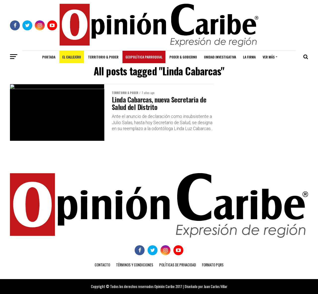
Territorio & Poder (103, 56)
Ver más (269, 56)
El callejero (71, 56)
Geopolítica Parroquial (143, 56)
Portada (48, 56)
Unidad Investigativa (220, 56)
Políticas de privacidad (177, 264)
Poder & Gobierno (183, 56)
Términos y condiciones (134, 264)
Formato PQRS (213, 264)
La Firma (249, 56)
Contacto (102, 264)
